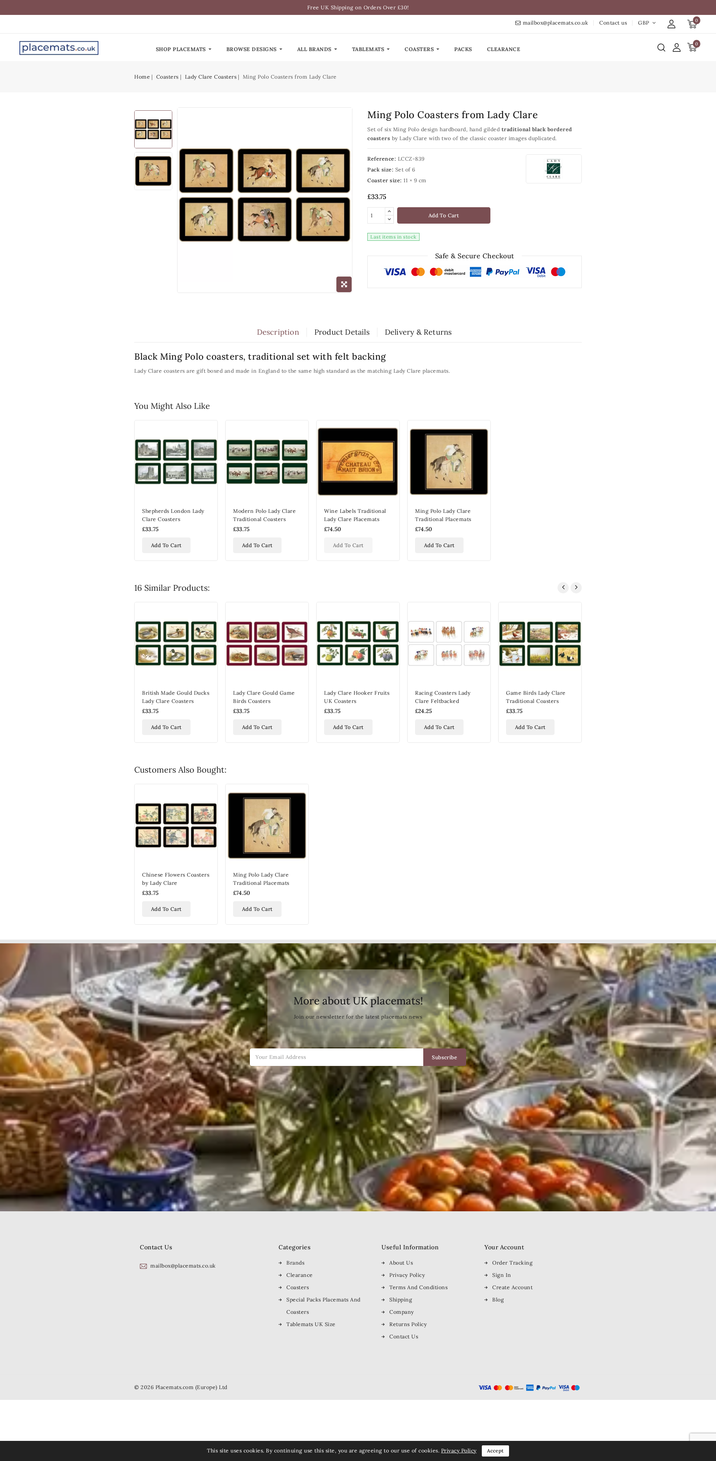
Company (401, 1312)
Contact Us (403, 1336)
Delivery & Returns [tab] (418, 332)
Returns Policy (408, 1324)
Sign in (501, 1275)
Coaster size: (384, 180)
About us (401, 1262)
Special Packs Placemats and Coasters (323, 1305)
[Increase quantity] (389, 211)
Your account (504, 1247)
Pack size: (380, 169)
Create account (512, 1287)
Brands (295, 1262)
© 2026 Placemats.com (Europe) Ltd (180, 1387)
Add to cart (443, 215)
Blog (498, 1299)
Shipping (400, 1299)
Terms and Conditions (418, 1287)
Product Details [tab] (342, 332)
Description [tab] (278, 332)
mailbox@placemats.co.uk (555, 22)
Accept (495, 1451)
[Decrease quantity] (389, 219)
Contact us (613, 22)
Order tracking (512, 1262)
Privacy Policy (407, 1275)
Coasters (297, 1287)
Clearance (299, 1275)
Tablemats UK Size (311, 1324)
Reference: (381, 158)
